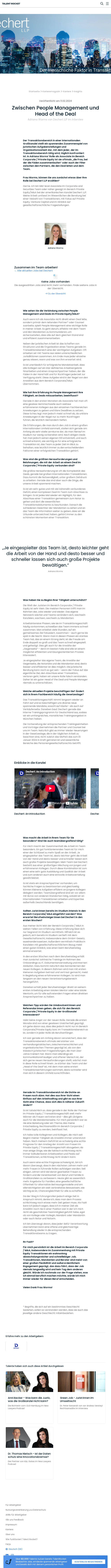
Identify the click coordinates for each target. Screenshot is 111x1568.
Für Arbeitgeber (13, 1505)
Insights (78, 91)
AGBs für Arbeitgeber (16, 1514)
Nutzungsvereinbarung (17, 1509)
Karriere (67, 91)
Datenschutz (39, 1509)
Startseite (34, 91)
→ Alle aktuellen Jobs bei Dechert (33, 270)
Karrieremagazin (51, 91)
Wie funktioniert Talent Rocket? (21, 1539)
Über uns (10, 1534)
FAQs (8, 1544)
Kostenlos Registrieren (88, 1561)
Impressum (11, 1524)
